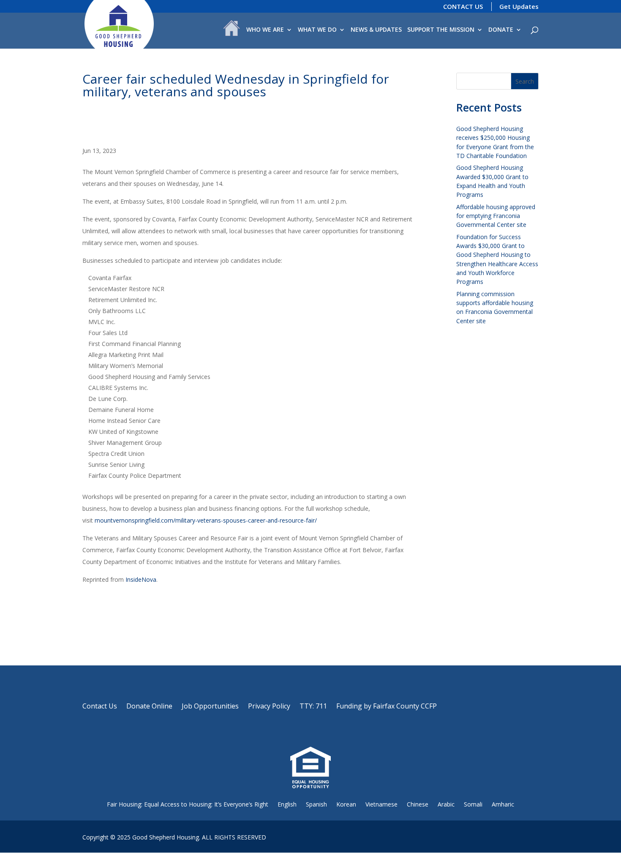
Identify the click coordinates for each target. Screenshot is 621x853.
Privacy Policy (269, 707)
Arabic (446, 804)
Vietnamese (381, 804)
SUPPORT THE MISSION (440, 30)
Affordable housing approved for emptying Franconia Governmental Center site (495, 216)
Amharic (503, 804)
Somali (473, 804)
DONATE (500, 30)
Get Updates (519, 6)
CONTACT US (463, 6)
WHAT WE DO (317, 30)
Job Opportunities (210, 707)
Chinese (417, 804)
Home (231, 30)
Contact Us (99, 707)
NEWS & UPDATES (376, 30)
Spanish (316, 804)
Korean (346, 804)
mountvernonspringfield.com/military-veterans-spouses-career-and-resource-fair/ (206, 520)
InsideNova (140, 579)
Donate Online (149, 707)
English (287, 804)
